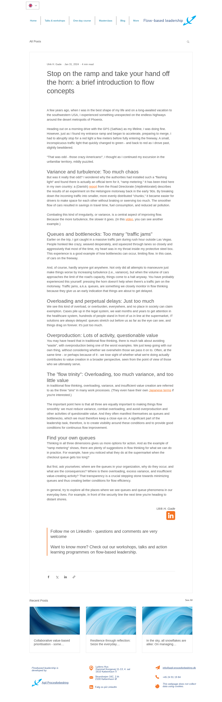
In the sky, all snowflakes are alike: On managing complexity (166, 642)
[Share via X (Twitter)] (57, 577)
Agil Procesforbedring (55, 682)
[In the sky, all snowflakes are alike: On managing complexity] (167, 621)
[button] (188, 41)
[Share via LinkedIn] (65, 577)
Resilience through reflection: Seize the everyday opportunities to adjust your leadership (110, 642)
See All (189, 600)
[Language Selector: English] (32, 5)
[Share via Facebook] (48, 577)
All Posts (35, 41)
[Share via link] (74, 577)
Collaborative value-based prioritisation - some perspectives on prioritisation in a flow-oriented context (53, 642)
